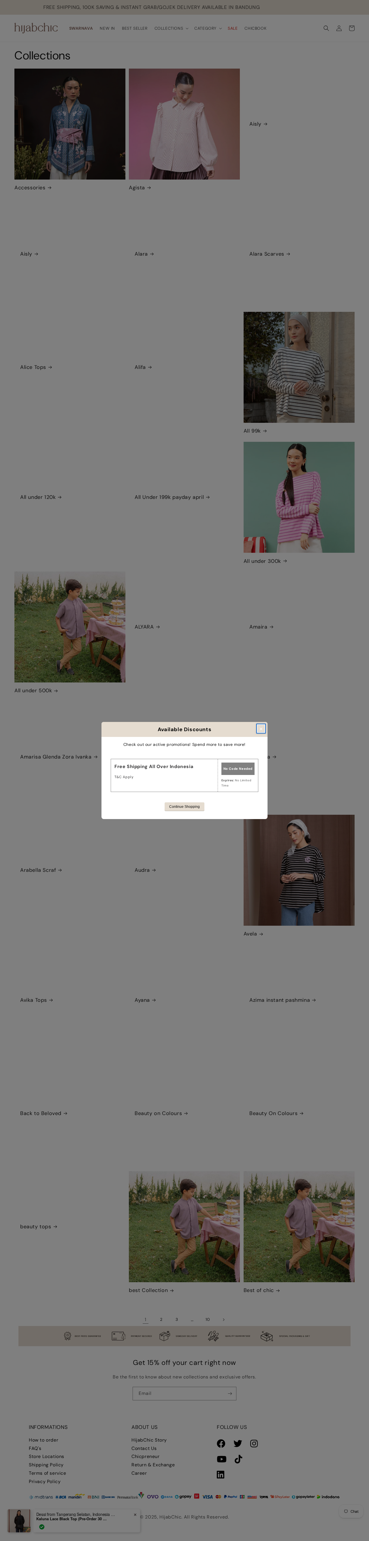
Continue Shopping (184, 807)
